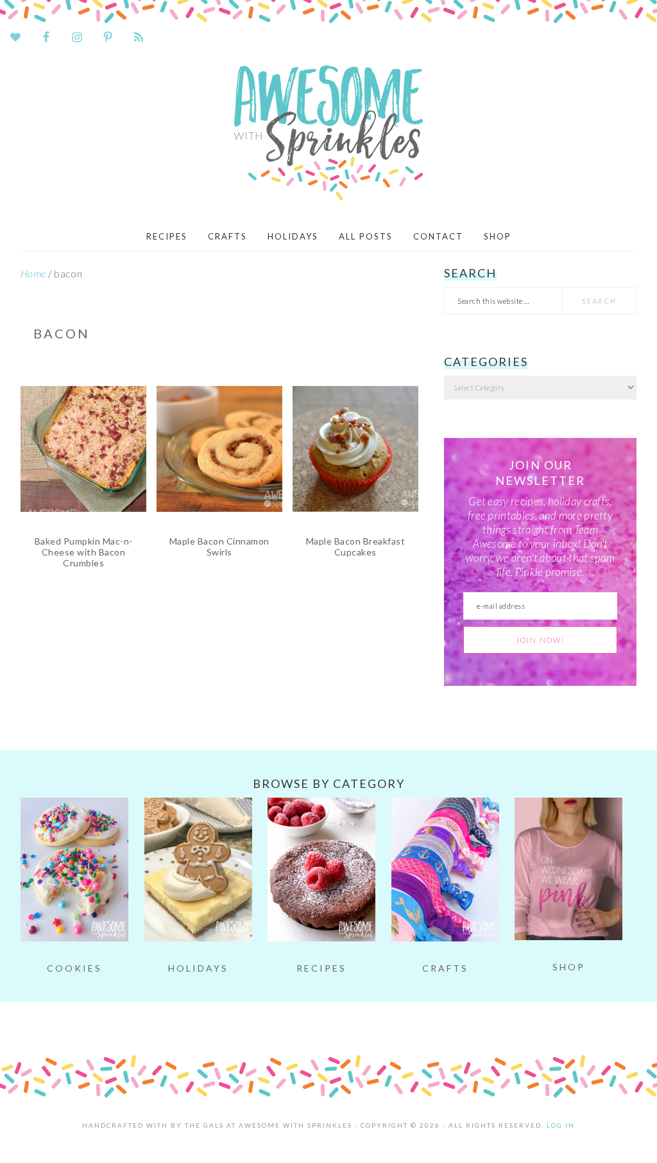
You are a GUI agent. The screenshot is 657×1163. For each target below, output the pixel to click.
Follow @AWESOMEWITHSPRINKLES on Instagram (336, 1025)
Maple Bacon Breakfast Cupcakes (355, 546)
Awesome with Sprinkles (328, 132)
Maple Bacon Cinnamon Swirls (219, 546)
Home (33, 273)
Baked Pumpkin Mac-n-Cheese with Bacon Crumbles (84, 552)
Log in (561, 1125)
